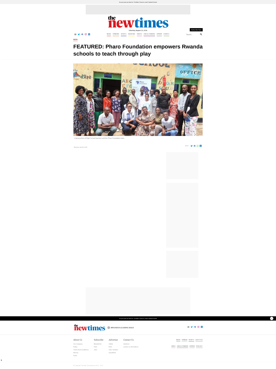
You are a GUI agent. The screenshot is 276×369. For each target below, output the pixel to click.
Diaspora (131, 34)
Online (111, 344)
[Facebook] (82, 34)
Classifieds (112, 352)
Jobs (95, 350)
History (75, 352)
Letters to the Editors (130, 347)
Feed (75, 355)
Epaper (159, 34)
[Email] (75, 34)
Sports (123, 34)
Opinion (184, 340)
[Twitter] (79, 34)
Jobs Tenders (113, 350)
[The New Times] (138, 28)
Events (166, 34)
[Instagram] (86, 34)
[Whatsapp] (198, 146)
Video (173, 346)
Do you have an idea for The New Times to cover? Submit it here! (138, 2)
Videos (139, 34)
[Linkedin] (89, 34)
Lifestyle (199, 340)
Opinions (116, 34)
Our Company (77, 344)
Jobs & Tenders (149, 34)
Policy (75, 347)
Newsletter (98, 344)
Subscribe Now (196, 30)
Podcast (199, 346)
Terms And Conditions (81, 350)
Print (95, 347)
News (109, 34)
